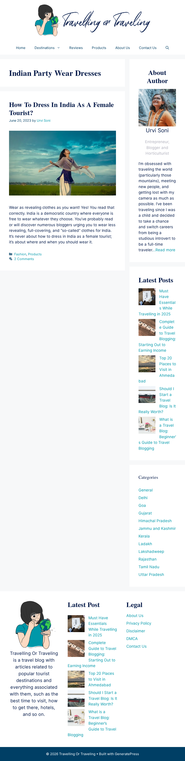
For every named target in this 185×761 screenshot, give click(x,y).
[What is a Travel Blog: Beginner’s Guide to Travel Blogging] (147, 426)
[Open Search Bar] (167, 48)
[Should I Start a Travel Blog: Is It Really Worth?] (147, 395)
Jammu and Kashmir (157, 528)
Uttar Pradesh (151, 574)
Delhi (143, 498)
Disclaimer (135, 631)
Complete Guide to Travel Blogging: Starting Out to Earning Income (92, 654)
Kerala (144, 536)
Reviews (76, 48)
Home (20, 48)
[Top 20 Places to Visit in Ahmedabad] (147, 364)
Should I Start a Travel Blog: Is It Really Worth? (102, 698)
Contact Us (148, 48)
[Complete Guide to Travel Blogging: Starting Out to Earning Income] (147, 328)
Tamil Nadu (149, 567)
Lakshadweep (151, 551)
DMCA (132, 638)
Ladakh (145, 544)
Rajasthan (148, 559)
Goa (142, 505)
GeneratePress (127, 754)
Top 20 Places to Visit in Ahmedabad (101, 679)
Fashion (20, 254)
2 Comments (24, 259)
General (146, 490)
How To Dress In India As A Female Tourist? (61, 108)
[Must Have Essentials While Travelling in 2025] (147, 297)
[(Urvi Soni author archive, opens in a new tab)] (157, 125)
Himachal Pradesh (155, 521)
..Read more (164, 250)
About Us (122, 48)
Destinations (45, 48)
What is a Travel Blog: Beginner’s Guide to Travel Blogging (92, 723)
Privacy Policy (138, 623)
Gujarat (145, 513)
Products (99, 48)
